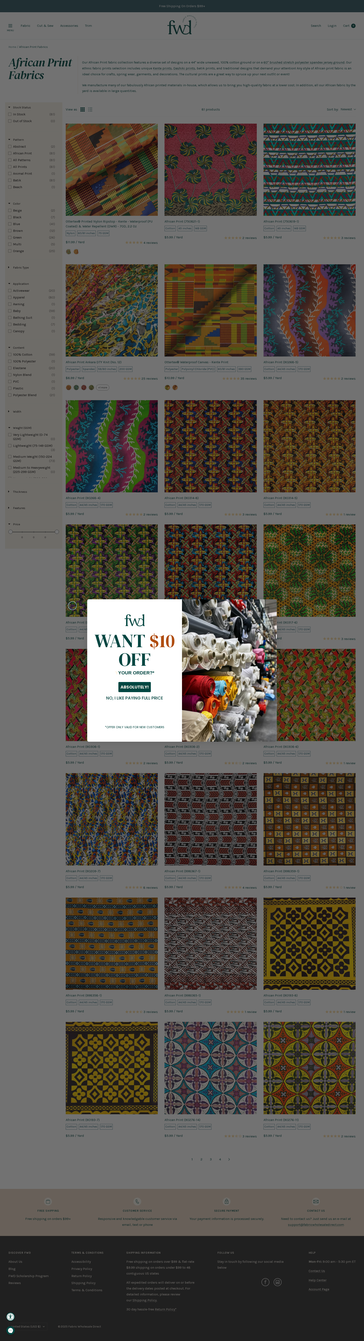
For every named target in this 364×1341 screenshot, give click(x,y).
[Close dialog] (72, 605)
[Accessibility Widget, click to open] (10, 1317)
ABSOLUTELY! (134, 687)
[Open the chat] (10, 1330)
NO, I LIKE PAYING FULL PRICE (134, 698)
